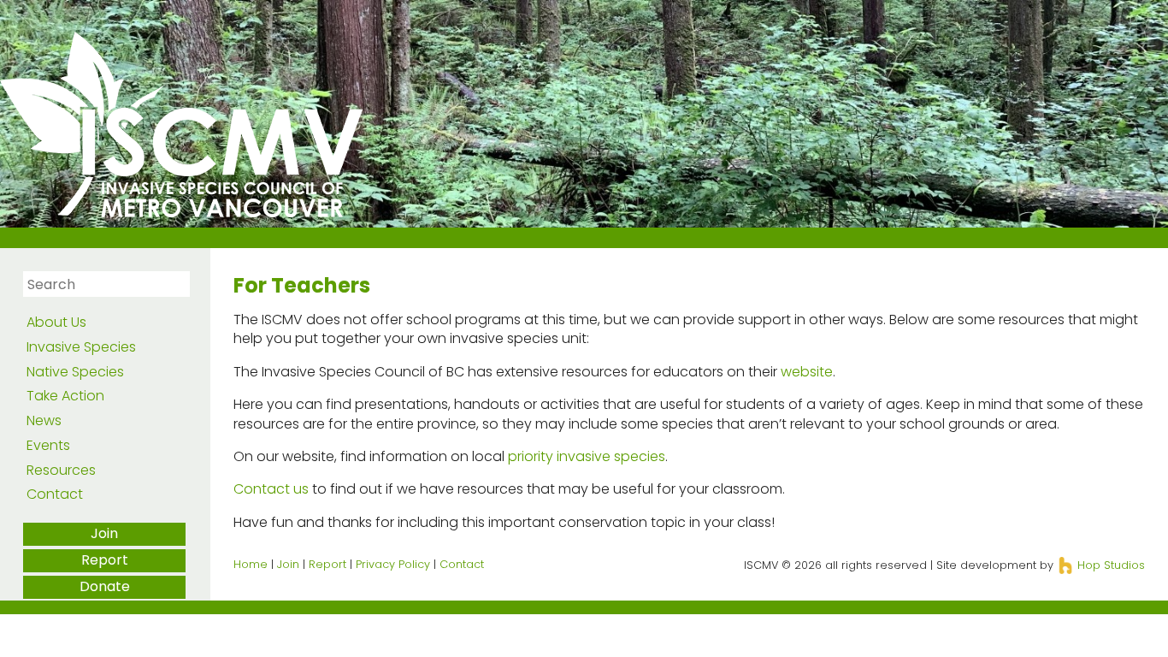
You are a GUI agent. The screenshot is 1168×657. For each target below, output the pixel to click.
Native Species (75, 372)
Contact (55, 494)
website (807, 372)
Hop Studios (1109, 565)
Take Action (65, 395)
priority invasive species (586, 456)
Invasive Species (81, 347)
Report (104, 560)
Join (104, 533)
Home (250, 564)
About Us (56, 322)
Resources (61, 470)
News (44, 420)
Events (48, 445)
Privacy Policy (393, 564)
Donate (105, 586)
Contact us (271, 489)
